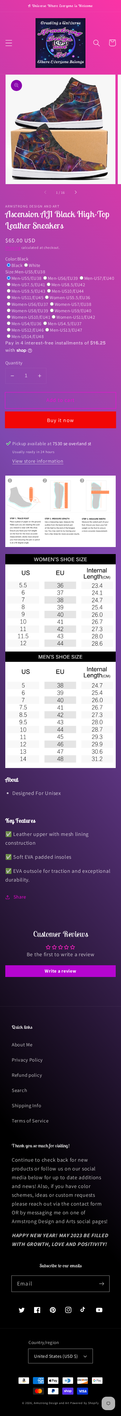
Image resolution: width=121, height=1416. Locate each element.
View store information (37, 461)
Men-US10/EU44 (68, 291)
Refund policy (27, 1075)
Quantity (14, 363)
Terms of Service (30, 1120)
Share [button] (20, 897)
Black (17, 265)
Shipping (13, 247)
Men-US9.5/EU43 (28, 291)
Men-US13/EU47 (66, 330)
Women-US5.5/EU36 (70, 297)
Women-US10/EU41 (30, 317)
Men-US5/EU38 (26, 278)
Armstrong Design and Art (51, 1403)
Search (19, 1090)
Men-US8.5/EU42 (68, 284)
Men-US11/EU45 (27, 297)
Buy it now (60, 420)
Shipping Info (26, 1105)
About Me (22, 1044)
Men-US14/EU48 (27, 336)
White (34, 265)
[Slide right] (75, 192)
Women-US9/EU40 (73, 310)
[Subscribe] (101, 1283)
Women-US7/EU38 (73, 304)
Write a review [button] (60, 971)
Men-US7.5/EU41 (28, 284)
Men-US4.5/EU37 (65, 323)
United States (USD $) (56, 1356)
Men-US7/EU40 (99, 278)
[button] (9, 43)
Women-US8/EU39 (29, 310)
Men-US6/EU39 (63, 278)
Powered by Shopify (84, 1403)
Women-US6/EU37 (29, 304)
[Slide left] (45, 192)
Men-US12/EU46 (27, 330)
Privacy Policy (27, 1060)
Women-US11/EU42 (75, 317)
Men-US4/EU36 (26, 323)
